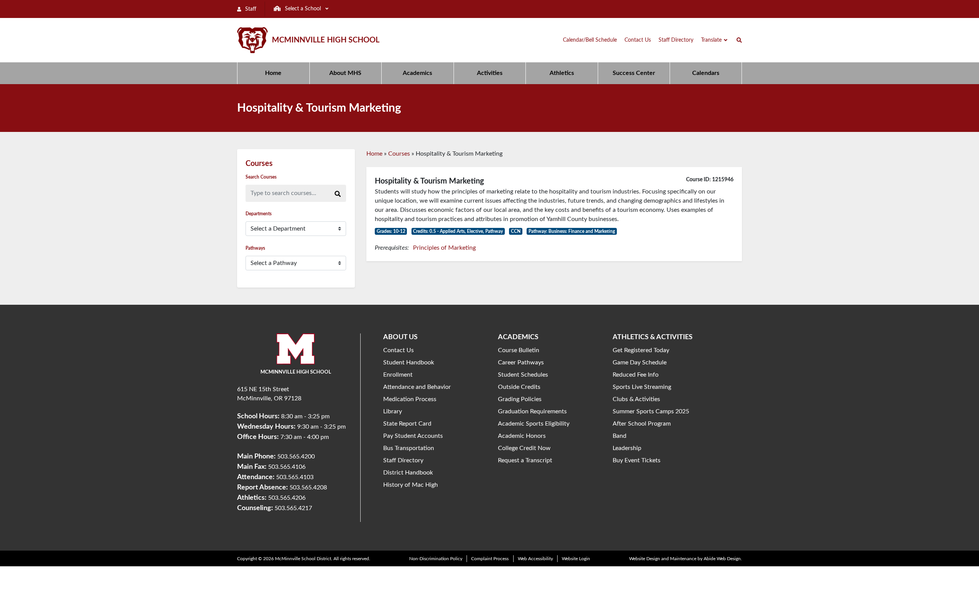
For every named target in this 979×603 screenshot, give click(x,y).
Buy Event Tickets (636, 460)
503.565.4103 (295, 477)
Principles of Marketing (444, 248)
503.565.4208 (308, 487)
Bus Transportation (408, 448)
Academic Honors (522, 436)
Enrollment (398, 375)
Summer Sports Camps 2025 (651, 411)
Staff (250, 9)
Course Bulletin (518, 350)
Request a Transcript (525, 460)
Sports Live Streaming (642, 387)
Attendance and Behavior (417, 387)
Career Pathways (521, 362)
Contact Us (398, 350)
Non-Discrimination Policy (435, 558)
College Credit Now (524, 448)
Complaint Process (490, 558)
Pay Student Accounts (413, 436)
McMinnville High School (325, 40)
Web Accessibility (535, 558)
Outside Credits (519, 387)
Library (392, 411)
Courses (399, 154)
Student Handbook (408, 362)
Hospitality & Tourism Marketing (429, 181)
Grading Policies (520, 399)
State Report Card (407, 424)
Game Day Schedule (640, 362)
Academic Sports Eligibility (533, 424)
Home (374, 154)
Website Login (576, 558)
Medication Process (409, 399)
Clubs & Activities (636, 399)
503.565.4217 (293, 508)
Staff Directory (403, 460)
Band (619, 436)
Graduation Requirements (532, 411)
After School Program (642, 424)
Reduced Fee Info (636, 375)
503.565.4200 (296, 456)
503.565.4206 (287, 498)
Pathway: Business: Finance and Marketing (572, 231)
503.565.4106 (287, 467)
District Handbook (408, 473)
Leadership (627, 448)
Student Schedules (523, 375)
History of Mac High (410, 485)
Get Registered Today (641, 350)
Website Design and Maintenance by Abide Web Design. (685, 558)
